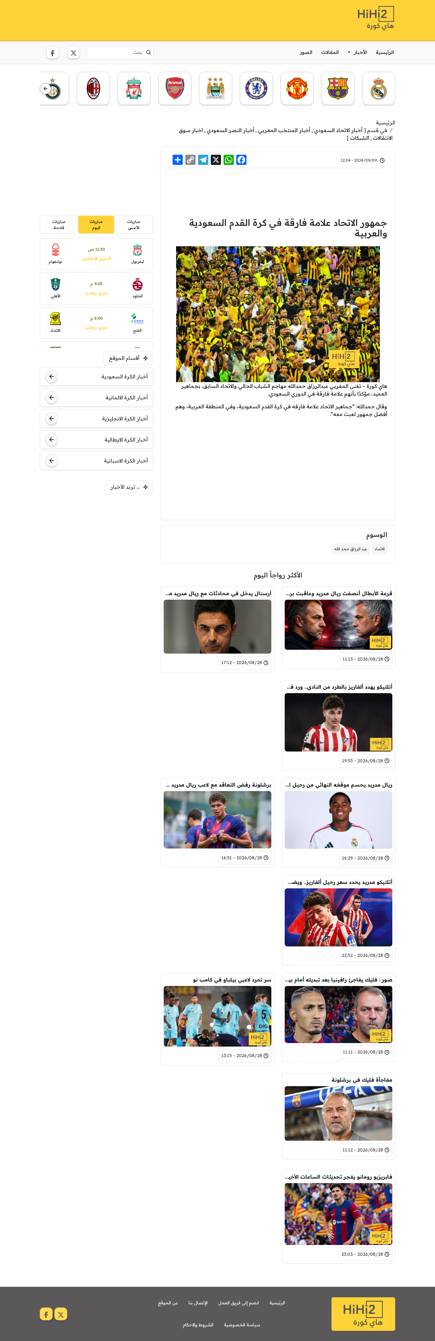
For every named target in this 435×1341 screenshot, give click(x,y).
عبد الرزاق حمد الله (350, 548)
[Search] (148, 52)
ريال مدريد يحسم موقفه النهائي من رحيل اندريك (338, 785)
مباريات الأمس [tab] (133, 224)
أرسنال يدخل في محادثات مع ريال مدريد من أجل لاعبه (217, 593)
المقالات (330, 52)
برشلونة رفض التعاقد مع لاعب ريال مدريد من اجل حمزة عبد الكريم (217, 785)
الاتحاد (379, 548)
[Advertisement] (156, 19)
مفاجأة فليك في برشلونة (362, 1080)
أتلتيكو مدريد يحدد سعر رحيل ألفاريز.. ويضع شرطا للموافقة (338, 882)
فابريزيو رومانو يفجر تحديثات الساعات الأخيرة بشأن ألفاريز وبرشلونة (338, 1177)
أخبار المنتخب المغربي (284, 130)
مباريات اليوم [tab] (96, 224)
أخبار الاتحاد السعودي (338, 130)
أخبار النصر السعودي (230, 130)
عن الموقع (168, 1303)
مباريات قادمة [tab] (59, 224)
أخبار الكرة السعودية (124, 376)
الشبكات (359, 138)
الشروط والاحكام (198, 1325)
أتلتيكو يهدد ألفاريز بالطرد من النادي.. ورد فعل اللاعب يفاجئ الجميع (338, 687)
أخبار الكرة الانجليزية (125, 418)
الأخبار (360, 52)
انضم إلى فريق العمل (238, 1303)
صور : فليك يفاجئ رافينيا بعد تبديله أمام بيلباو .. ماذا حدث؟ (338, 979)
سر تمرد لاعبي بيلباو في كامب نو (232, 979)
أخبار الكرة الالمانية (126, 397)
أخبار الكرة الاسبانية (126, 460)
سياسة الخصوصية (242, 1325)
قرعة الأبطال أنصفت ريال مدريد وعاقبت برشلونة (338, 593)
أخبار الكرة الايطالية (126, 439)
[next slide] (45, 88)
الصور (306, 52)
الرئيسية (385, 52)
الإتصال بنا (198, 1303)
